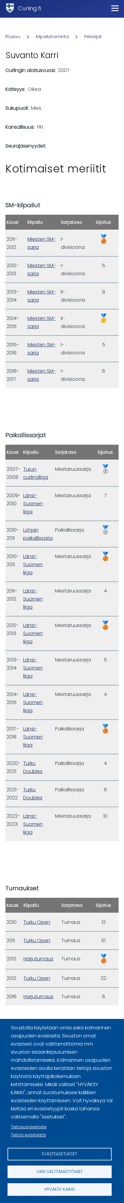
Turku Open (36, 922)
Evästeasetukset (59, 1154)
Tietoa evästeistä (28, 1135)
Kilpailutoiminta (52, 37)
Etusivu (12, 37)
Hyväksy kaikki (60, 1189)
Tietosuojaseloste (29, 1127)
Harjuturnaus (38, 958)
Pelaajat (93, 37)
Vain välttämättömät (59, 1172)
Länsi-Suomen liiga (33, 503)
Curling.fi (29, 8)
